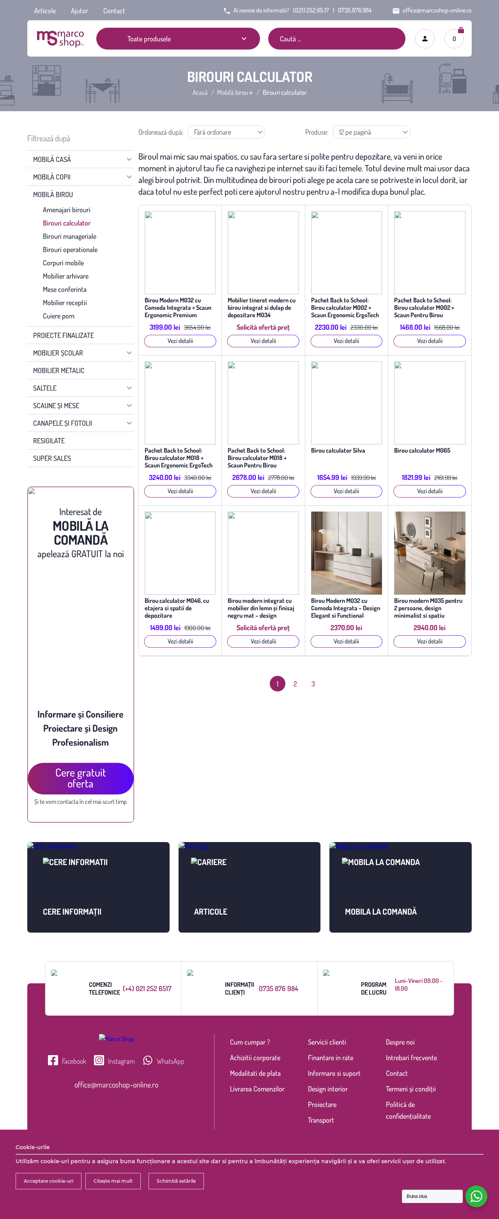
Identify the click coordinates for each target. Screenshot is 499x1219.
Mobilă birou (232, 92)
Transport (321, 1120)
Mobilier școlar (58, 352)
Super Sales (52, 458)
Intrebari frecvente (411, 1057)
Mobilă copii (52, 176)
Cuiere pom (58, 315)
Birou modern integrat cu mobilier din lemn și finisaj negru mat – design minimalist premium (261, 608)
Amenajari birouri (66, 209)
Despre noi (400, 1042)
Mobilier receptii (65, 302)
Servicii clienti (327, 1042)
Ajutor (79, 10)
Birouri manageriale (69, 236)
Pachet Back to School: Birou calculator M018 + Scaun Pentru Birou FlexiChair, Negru (257, 458)
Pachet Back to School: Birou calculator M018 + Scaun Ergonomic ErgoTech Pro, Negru (178, 458)
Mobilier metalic (59, 370)
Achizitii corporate (255, 1057)
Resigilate (49, 440)
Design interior (328, 1088)
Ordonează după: (161, 132)
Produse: (317, 132)
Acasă (200, 92)
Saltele (45, 388)
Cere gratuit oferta (80, 777)
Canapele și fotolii (62, 423)
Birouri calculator (66, 223)
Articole (45, 10)
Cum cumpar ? (250, 1042)
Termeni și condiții (411, 1088)
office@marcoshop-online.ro (116, 1084)
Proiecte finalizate (63, 335)
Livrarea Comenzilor (257, 1088)
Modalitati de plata (255, 1073)
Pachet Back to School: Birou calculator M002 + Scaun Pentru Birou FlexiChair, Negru (424, 308)
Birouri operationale (70, 249)
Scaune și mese (56, 405)
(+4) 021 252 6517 (147, 988)
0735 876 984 (278, 988)
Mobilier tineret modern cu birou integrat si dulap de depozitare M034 (262, 308)
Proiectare (322, 1104)
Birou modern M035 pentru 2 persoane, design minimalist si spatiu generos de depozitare (428, 608)
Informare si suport (334, 1073)
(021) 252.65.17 (311, 10)
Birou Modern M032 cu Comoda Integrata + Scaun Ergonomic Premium (178, 308)
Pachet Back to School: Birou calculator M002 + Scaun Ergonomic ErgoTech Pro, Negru (345, 308)
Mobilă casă (52, 159)
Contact (114, 10)
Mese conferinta (65, 289)
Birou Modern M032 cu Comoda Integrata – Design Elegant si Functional (345, 608)
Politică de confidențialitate (408, 1110)
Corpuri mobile (63, 262)
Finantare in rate (330, 1057)
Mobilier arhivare (65, 276)
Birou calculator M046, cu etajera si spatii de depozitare (177, 608)
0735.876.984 (355, 10)
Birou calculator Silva (338, 450)
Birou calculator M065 (422, 450)
